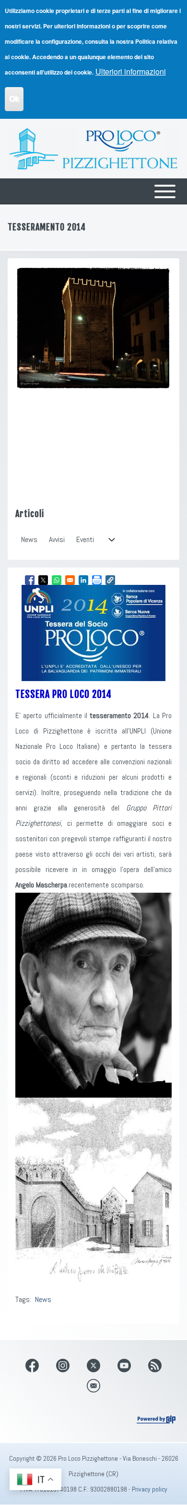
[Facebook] (32, 1365)
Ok (14, 99)
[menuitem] (29, 539)
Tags (22, 1299)
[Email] (93, 1386)
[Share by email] (70, 580)
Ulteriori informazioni (130, 71)
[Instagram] (62, 1365)
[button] (110, 580)
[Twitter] (93, 1365)
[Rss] (154, 1365)
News (43, 1299)
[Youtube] (124, 1365)
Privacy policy (149, 1489)
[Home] (93, 148)
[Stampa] (97, 580)
